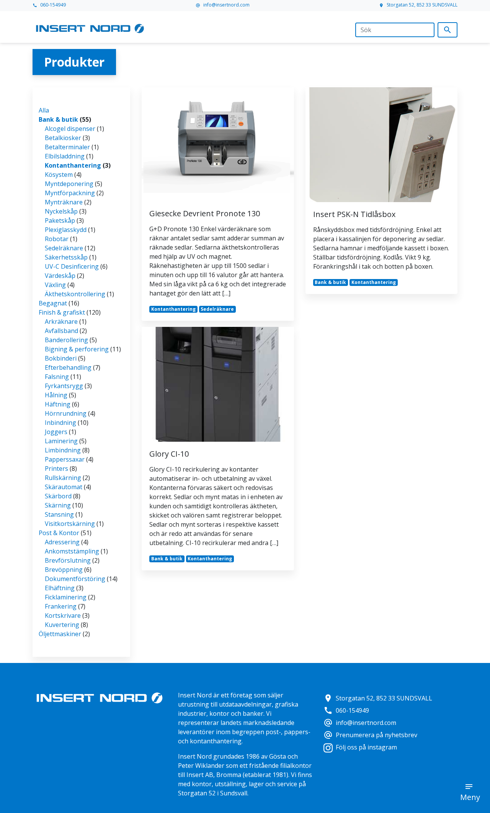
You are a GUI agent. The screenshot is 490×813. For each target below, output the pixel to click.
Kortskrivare (63, 615)
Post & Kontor (59, 533)
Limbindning (63, 450)
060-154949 (49, 5)
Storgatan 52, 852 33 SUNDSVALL (418, 5)
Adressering (62, 542)
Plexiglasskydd (66, 229)
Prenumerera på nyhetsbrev (370, 735)
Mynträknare (64, 202)
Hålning (56, 395)
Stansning (59, 514)
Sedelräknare (64, 248)
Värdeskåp (60, 275)
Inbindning (60, 422)
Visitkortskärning (70, 523)
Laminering (61, 441)
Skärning (58, 505)
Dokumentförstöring (75, 579)
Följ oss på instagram (366, 747)
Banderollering (66, 340)
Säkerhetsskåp (66, 257)
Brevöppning (64, 569)
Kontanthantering (73, 165)
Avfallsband (61, 331)
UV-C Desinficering (72, 266)
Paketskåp (60, 220)
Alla (44, 110)
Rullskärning (63, 477)
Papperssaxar (65, 459)
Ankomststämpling (72, 551)
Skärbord (58, 496)
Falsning (57, 376)
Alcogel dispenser (70, 128)
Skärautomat (63, 487)
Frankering (61, 606)
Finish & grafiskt (62, 312)
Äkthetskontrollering (75, 294)
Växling (55, 285)
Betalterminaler (67, 147)
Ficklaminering (66, 597)
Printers (56, 468)
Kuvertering (62, 624)
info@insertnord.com (223, 5)
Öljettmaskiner (60, 634)
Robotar (57, 239)
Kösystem (59, 174)
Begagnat (53, 303)
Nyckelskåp (61, 211)
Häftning (57, 404)
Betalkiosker (63, 138)
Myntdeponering (69, 184)
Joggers (56, 432)
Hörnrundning (66, 413)
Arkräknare (61, 321)
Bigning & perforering (77, 349)
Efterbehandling (68, 367)
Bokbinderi (61, 358)
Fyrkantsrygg (64, 386)
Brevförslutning (68, 560)
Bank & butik (58, 119)
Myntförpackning (70, 193)
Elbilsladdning (65, 156)
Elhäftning (60, 588)
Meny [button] (470, 797)
